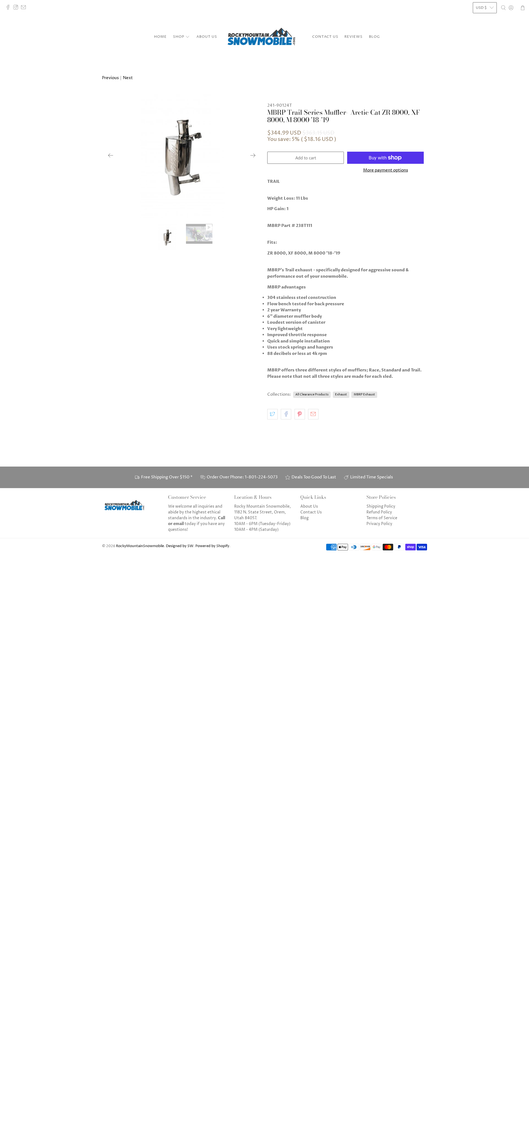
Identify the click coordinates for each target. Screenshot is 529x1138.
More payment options (385, 170)
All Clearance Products (311, 394)
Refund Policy (379, 512)
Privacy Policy (379, 523)
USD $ (481, 7)
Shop (178, 36)
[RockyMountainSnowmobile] (264, 37)
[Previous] (111, 155)
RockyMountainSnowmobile (140, 546)
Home (160, 36)
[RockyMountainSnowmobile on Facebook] (9, 8)
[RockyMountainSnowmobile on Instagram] (17, 8)
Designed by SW (179, 546)
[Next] (253, 155)
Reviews (353, 36)
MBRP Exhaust (364, 394)
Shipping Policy (380, 506)
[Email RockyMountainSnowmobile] (25, 8)
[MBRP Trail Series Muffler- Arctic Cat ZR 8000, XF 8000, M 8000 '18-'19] (182, 155)
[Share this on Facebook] (286, 414)
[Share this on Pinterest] (300, 414)
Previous (110, 78)
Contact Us (325, 36)
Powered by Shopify (212, 546)
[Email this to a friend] (313, 414)
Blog (374, 36)
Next (128, 78)
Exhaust (341, 394)
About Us (206, 36)
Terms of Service (381, 518)
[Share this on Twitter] (272, 414)
